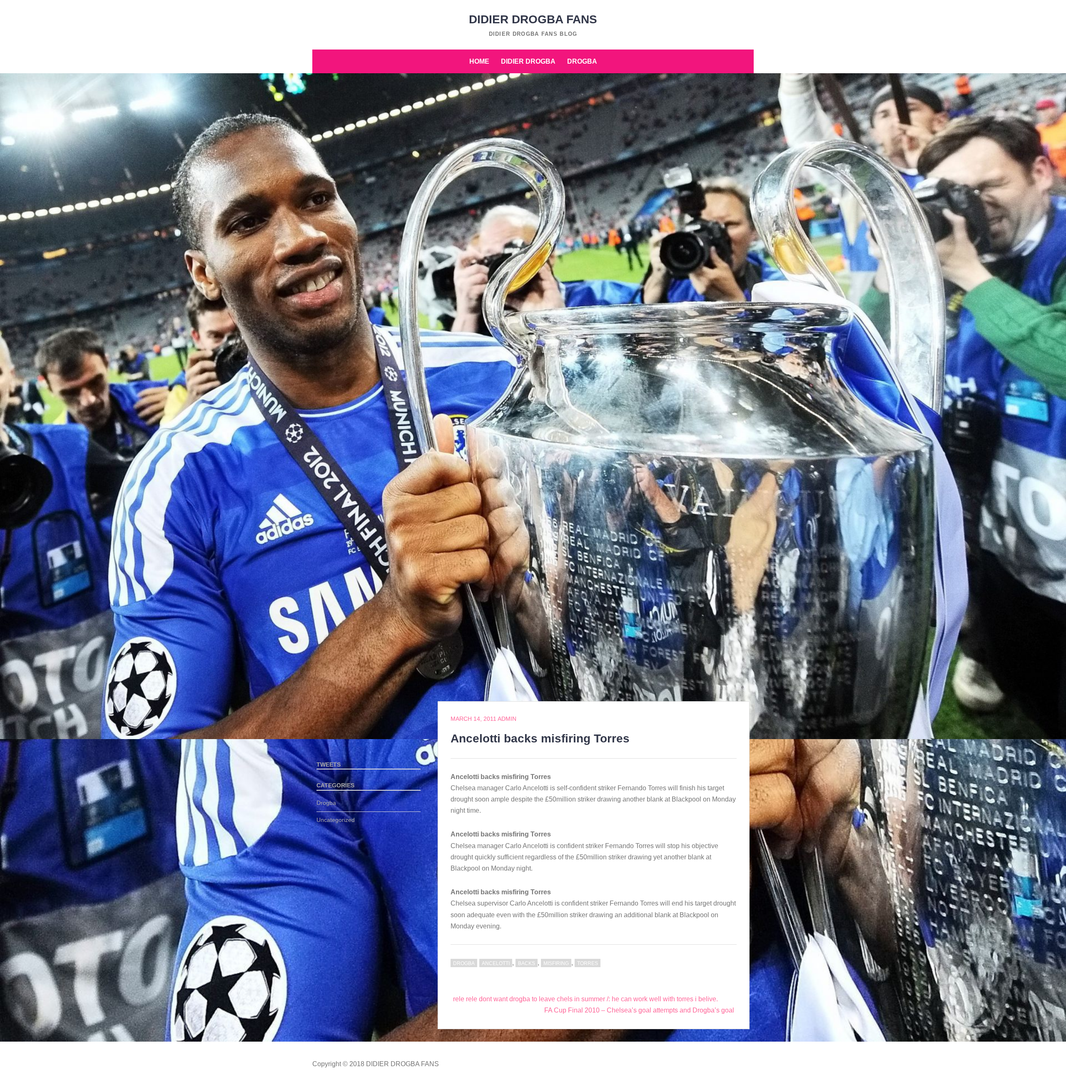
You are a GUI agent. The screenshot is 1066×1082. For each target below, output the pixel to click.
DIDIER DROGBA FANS (533, 19)
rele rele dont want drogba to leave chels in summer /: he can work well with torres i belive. (585, 999)
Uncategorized (335, 819)
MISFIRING (556, 963)
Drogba (582, 61)
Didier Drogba (528, 61)
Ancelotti (496, 963)
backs (526, 963)
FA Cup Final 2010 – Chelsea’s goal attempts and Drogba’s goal (639, 1010)
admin (507, 718)
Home (479, 61)
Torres (587, 963)
